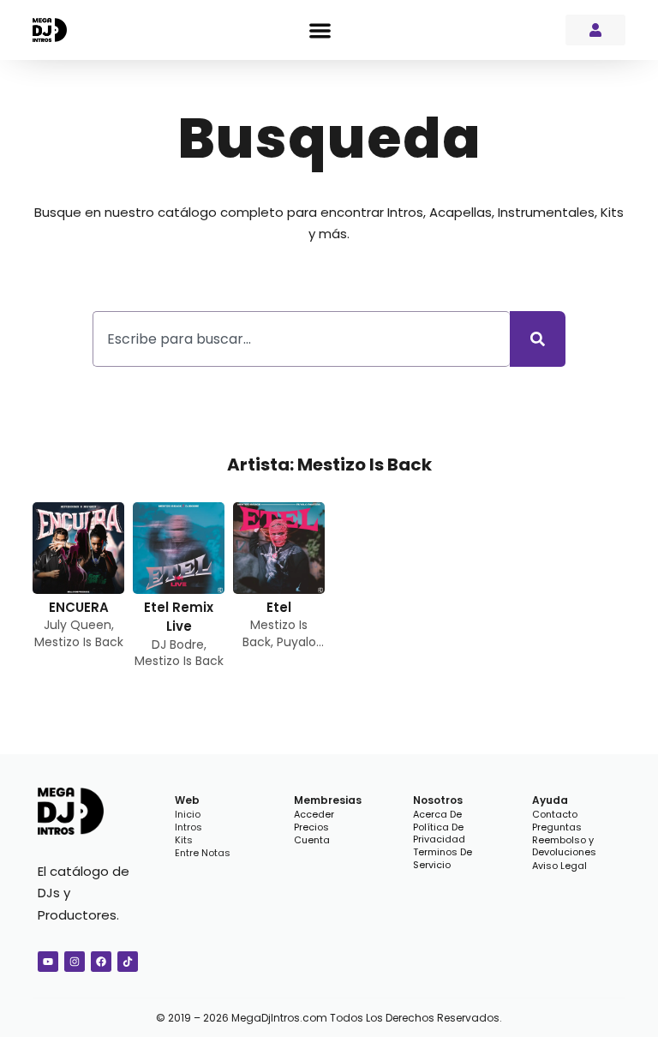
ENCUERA (79, 607)
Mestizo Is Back (78, 641)
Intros (188, 827)
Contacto (554, 814)
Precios (311, 827)
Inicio (187, 814)
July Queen (77, 624)
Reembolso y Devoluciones (564, 846)
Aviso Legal (559, 866)
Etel (278, 607)
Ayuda (550, 800)
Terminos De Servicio (442, 858)
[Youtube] (48, 961)
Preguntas (557, 827)
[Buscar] (537, 339)
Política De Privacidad (439, 833)
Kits (184, 840)
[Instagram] (74, 961)
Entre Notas (202, 853)
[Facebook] (101, 961)
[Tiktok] (127, 961)
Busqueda (329, 138)
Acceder (314, 814)
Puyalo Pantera (285, 650)
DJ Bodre (178, 644)
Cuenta (312, 840)
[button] (320, 30)
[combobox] (302, 339)
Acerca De (437, 814)
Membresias (328, 800)
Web (187, 800)
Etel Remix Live (178, 617)
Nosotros (438, 800)
